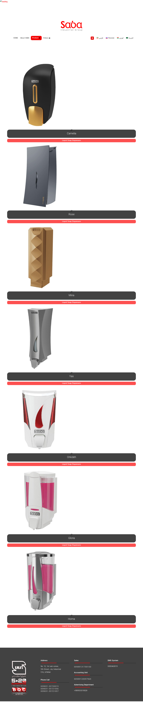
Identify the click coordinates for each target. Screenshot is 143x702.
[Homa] (71, 582)
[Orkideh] (71, 420)
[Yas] (71, 339)
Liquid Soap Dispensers (71, 140)
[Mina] (71, 258)
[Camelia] (71, 96)
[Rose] (71, 177)
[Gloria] (71, 501)
